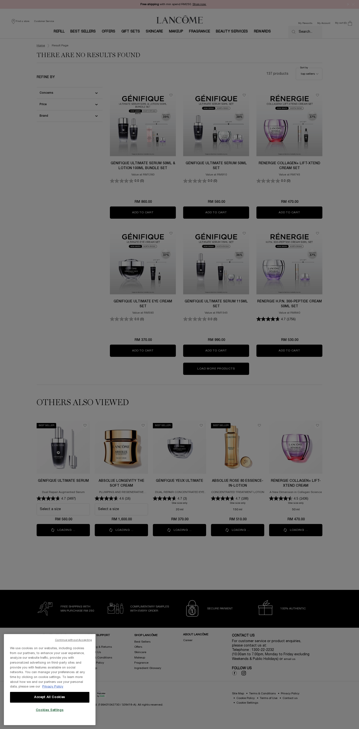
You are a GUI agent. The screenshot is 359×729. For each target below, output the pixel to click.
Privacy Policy (52, 686)
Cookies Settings (50, 710)
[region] (49, 679)
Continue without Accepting (73, 640)
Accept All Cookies (49, 697)
